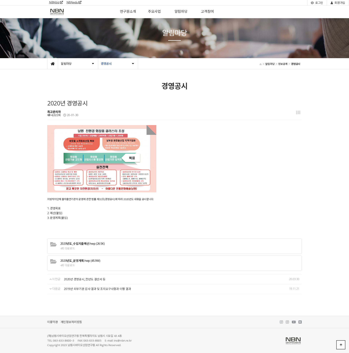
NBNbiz (54, 2)
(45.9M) (80, 261)
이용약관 (52, 322)
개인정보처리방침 (71, 322)
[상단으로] (340, 344)
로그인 (318, 3)
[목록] (298, 112)
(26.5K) (82, 244)
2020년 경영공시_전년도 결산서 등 (84, 279)
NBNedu (72, 2)
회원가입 (339, 3)
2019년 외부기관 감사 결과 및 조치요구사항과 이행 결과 (97, 289)
